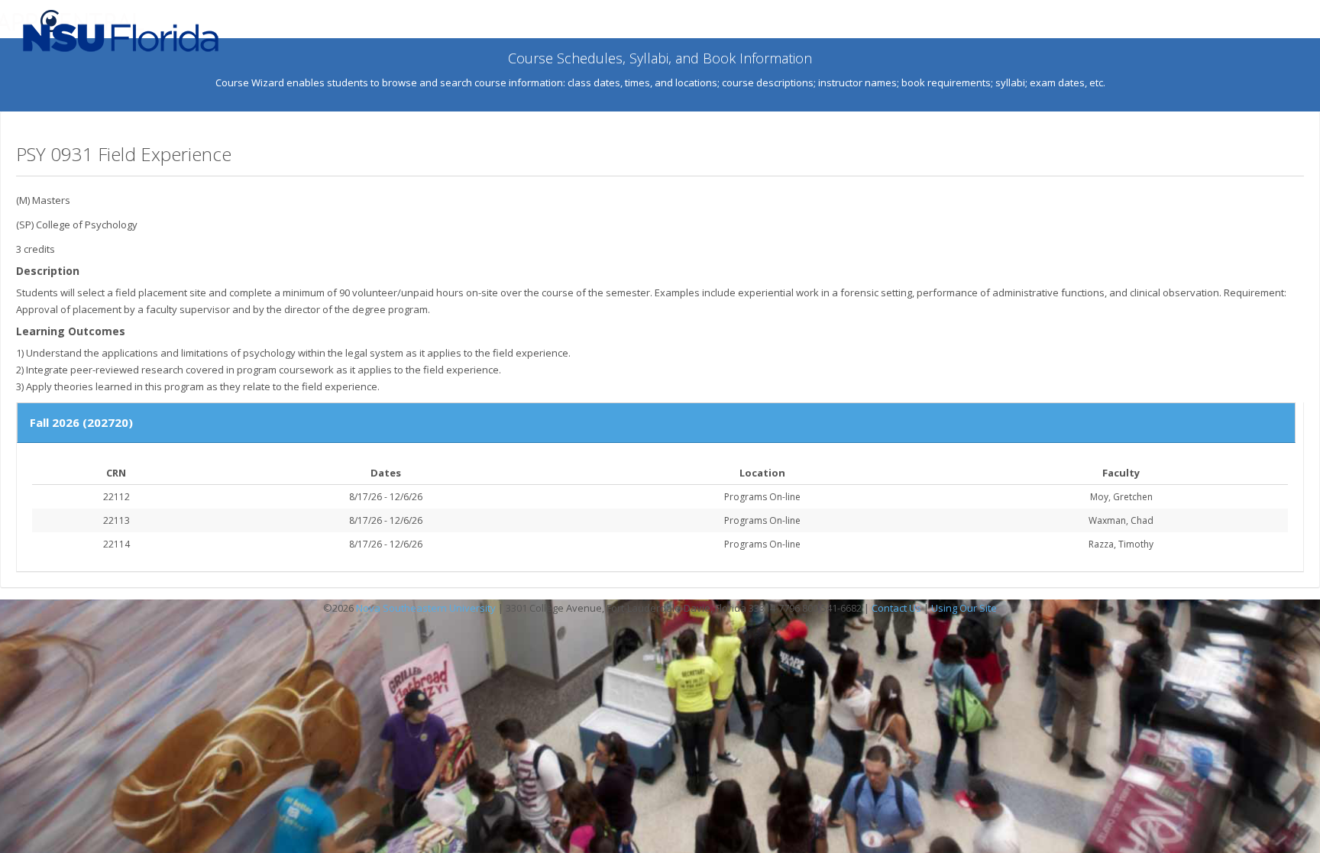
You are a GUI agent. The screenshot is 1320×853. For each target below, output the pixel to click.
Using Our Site (964, 608)
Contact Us (896, 608)
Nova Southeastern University (426, 608)
